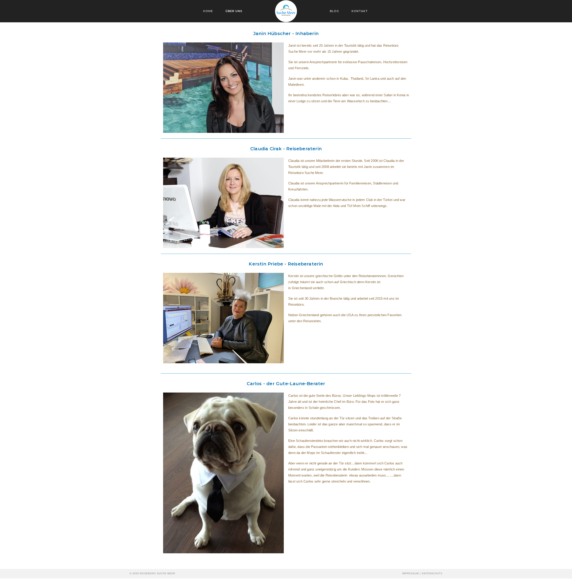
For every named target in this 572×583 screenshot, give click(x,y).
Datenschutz (432, 573)
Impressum (410, 573)
